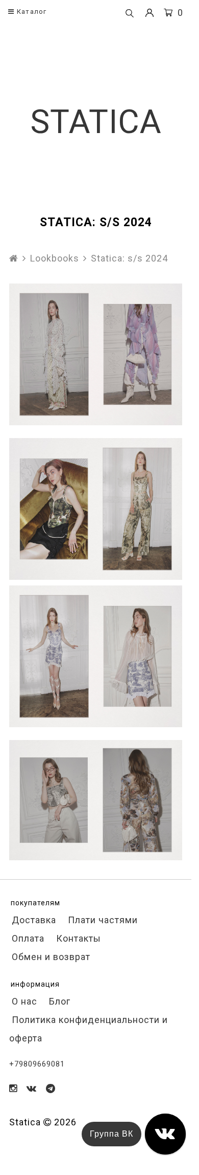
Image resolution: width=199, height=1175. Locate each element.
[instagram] (13, 1088)
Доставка (32, 920)
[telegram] (51, 1088)
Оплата (26, 938)
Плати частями (101, 920)
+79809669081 (37, 1064)
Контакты (77, 938)
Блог (58, 1001)
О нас (23, 1001)
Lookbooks (54, 258)
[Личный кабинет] (149, 13)
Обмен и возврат (49, 956)
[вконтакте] (32, 1088)
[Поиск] (129, 13)
